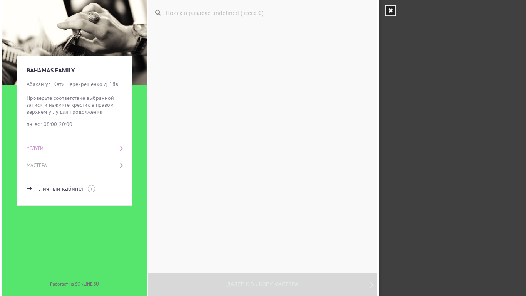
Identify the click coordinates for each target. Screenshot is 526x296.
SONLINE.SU (87, 284)
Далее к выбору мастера (262, 284)
